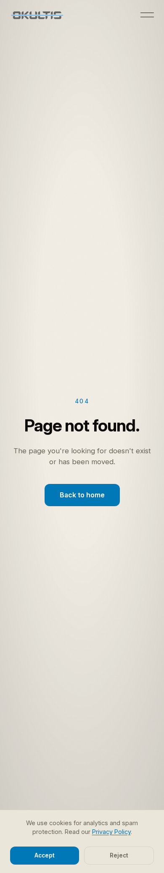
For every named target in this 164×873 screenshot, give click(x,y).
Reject (119, 855)
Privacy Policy (111, 831)
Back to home (82, 495)
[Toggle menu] (147, 15)
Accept (44, 855)
